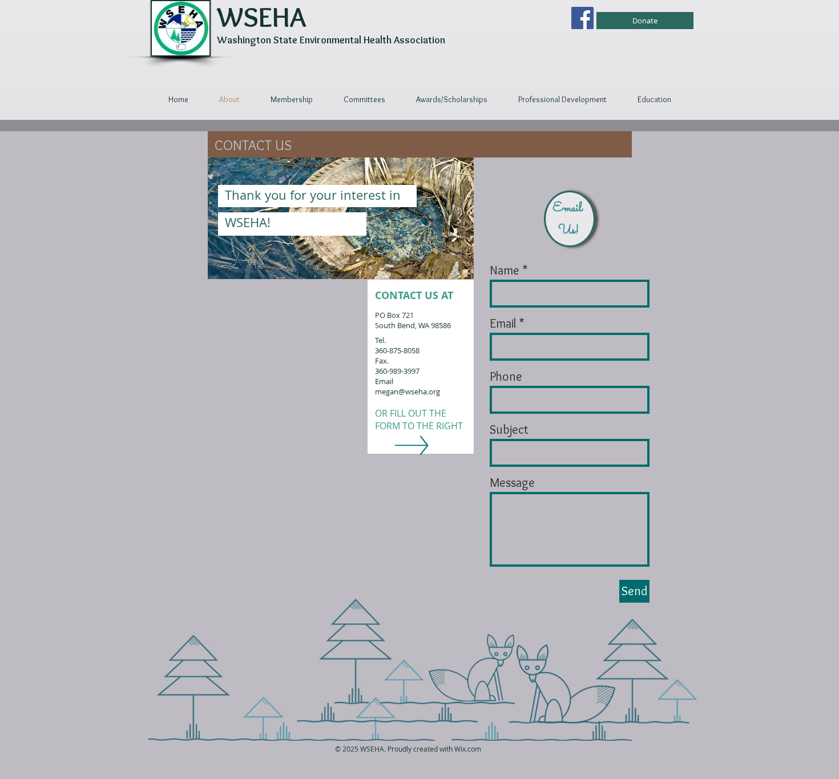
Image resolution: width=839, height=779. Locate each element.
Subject (509, 429)
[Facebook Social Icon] (582, 18)
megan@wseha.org (407, 391)
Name (504, 270)
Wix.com (467, 748)
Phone (506, 376)
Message (512, 483)
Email (503, 323)
